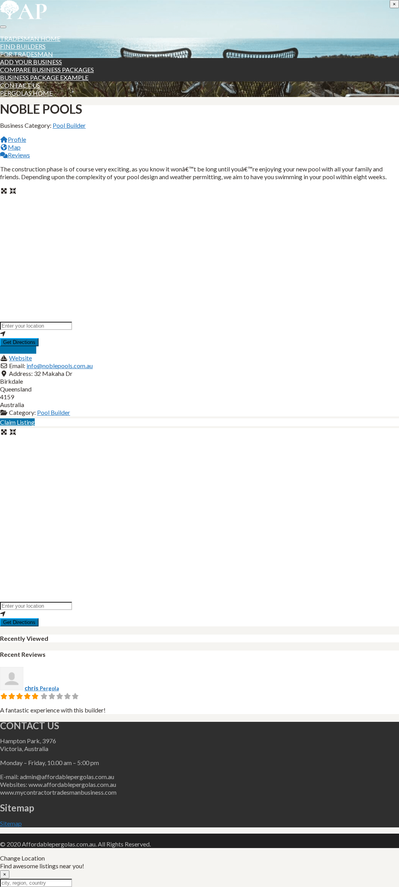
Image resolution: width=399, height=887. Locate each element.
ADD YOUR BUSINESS (31, 61)
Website (20, 358)
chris (32, 687)
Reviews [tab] (19, 155)
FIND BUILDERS (23, 46)
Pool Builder (69, 125)
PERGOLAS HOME (26, 93)
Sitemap (11, 823)
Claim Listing (17, 422)
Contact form (18, 350)
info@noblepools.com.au (59, 365)
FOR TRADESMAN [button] (26, 54)
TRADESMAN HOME (30, 38)
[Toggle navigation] (3, 27)
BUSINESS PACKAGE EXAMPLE (44, 77)
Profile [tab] (17, 139)
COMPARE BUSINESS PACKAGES (47, 69)
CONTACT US (20, 85)
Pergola (49, 688)
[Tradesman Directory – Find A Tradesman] (23, 16)
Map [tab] (14, 147)
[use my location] (199, 334)
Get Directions (19, 342)
